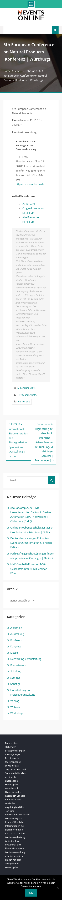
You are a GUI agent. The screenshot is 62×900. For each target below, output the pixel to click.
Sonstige (15, 683)
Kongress (15, 646)
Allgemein (16, 627)
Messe (14, 652)
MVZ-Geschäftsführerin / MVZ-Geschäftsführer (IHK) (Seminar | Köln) (29, 568)
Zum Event (28, 204)
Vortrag (14, 700)
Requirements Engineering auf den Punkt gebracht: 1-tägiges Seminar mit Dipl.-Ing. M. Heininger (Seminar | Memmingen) (43, 442)
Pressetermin (18, 665)
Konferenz (24, 401)
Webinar (15, 707)
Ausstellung (17, 634)
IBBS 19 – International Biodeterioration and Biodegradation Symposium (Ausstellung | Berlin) (18, 440)
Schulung (15, 671)
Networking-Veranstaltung (25, 659)
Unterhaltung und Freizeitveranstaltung (22, 692)
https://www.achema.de (30, 184)
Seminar (15, 677)
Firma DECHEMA (27, 394)
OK (31, 893)
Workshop (16, 713)
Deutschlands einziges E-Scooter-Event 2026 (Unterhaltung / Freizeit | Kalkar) (32, 542)
